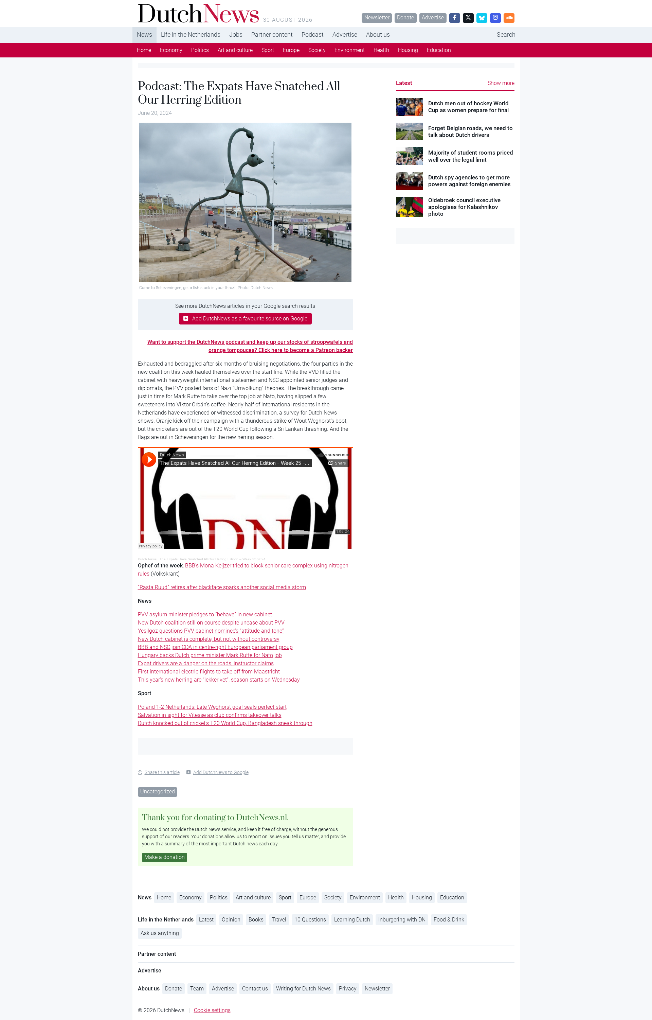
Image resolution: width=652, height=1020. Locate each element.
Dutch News (147, 559)
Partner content (272, 34)
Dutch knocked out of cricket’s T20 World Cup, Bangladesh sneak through (225, 723)
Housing (408, 50)
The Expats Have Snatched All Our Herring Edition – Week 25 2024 (213, 559)
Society (317, 50)
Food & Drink (449, 919)
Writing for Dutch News (303, 988)
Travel (279, 919)
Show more (501, 83)
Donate (405, 17)
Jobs (235, 34)
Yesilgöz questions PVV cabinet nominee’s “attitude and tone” (211, 631)
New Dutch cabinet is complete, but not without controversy (208, 639)
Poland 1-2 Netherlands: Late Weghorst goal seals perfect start (212, 707)
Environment (349, 50)
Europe (291, 50)
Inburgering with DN (401, 919)
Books (256, 919)
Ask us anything (160, 933)
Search (506, 34)
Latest (404, 83)
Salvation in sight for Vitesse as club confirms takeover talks (210, 715)
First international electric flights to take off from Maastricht (209, 671)
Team (197, 988)
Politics (200, 50)
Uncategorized (157, 791)
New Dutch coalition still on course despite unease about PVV (211, 622)
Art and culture (235, 50)
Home (144, 50)
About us (378, 34)
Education (439, 50)
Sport (267, 50)
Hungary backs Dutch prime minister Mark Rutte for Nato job (210, 655)
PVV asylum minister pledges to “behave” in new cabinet (205, 614)
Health (381, 50)
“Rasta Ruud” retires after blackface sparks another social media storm (222, 587)
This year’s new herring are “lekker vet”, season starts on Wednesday (219, 679)
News (144, 34)
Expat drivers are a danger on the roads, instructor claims (206, 663)
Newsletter (377, 17)
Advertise (433, 17)
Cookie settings (212, 1010)
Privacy (348, 988)
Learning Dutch (352, 919)
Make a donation (164, 857)
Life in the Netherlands (190, 34)
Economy (171, 50)
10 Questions (310, 919)
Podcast (313, 34)
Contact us (255, 988)
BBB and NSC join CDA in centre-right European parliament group (215, 647)
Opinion (231, 919)
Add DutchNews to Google (221, 772)
